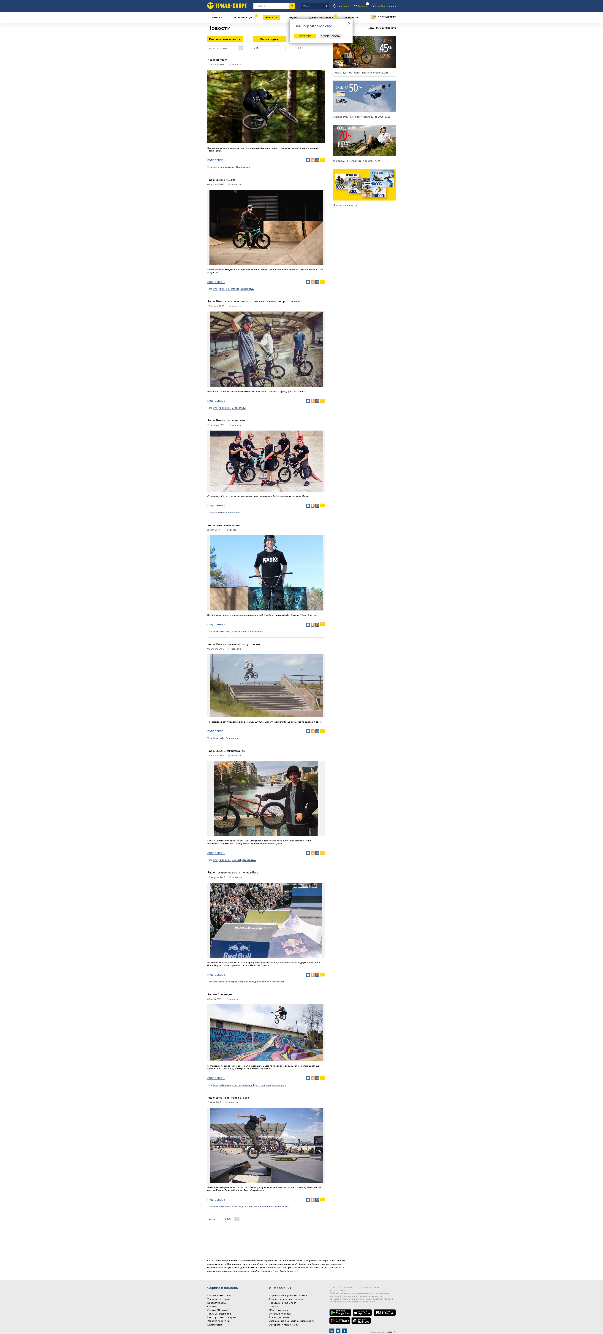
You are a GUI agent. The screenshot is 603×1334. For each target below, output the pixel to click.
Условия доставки (218, 1299)
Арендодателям (279, 1317)
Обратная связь (278, 1310)
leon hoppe (231, 981)
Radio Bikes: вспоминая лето (226, 420)
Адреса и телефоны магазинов (288, 1295)
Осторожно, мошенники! (284, 1324)
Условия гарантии (218, 1321)
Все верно (305, 36)
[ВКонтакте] (308, 160)
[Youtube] (338, 1331)
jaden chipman (227, 167)
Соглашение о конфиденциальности (291, 1321)
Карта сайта (215, 1324)
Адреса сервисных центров (286, 1299)
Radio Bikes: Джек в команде (226, 751)
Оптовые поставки (280, 1313)
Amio (392, 1332)
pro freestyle (249, 1206)
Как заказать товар (219, 1295)
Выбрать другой (330, 36)
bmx (215, 288)
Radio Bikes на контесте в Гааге (228, 1098)
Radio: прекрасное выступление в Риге (232, 872)
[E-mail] (322, 161)
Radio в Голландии (219, 994)
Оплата (212, 1306)
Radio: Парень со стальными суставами (233, 644)
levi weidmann (263, 1085)
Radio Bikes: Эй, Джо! (221, 180)
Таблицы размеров (219, 1313)
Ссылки (273, 1306)
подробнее (215, 160)
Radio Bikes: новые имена (223, 525)
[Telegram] (344, 1331)
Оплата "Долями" (217, 1310)
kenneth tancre (266, 1206)
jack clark (236, 859)
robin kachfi (248, 1085)
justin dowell (262, 981)
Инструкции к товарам (221, 1317)
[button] (269, 48)
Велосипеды (243, 167)
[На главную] (227, 5)
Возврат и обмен (217, 1302)
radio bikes (225, 407)
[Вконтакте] (331, 1331)
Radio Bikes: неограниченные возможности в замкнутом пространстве (253, 301)
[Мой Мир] (317, 160)
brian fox (236, 1085)
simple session (246, 981)
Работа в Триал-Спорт (282, 1302)
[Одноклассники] (313, 160)
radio (216, 167)
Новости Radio (217, 60)
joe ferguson (232, 288)
